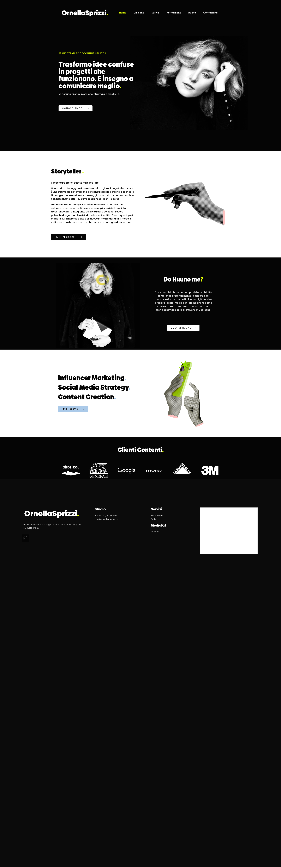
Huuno (192, 12)
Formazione (174, 12)
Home (122, 12)
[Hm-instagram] (25, 538)
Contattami (210, 12)
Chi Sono (138, 12)
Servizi (155, 12)
